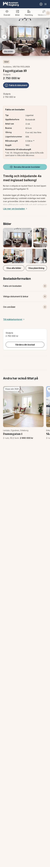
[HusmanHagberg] (11, 4)
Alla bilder (8, 51)
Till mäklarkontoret (12, 319)
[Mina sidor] (41, 4)
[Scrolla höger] (48, 13)
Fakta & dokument (18, 85)
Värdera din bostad (25, 344)
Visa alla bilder (13, 268)
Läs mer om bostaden (14, 208)
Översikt (7, 15)
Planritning (29, 15)
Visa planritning (36, 268)
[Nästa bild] (45, 36)
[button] (25, 245)
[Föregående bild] (4, 36)
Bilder (17, 15)
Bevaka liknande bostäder (27, 167)
